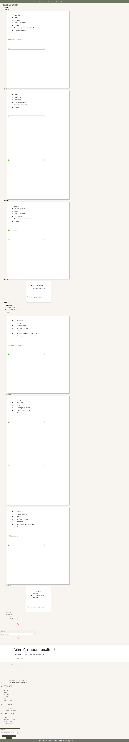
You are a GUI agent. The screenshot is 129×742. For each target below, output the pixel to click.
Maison (6, 89)
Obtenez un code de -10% (18, 680)
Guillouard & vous (13, 309)
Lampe (6, 280)
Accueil (7, 7)
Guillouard (8, 305)
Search (3, 631)
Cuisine (6, 200)
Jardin (6, 9)
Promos (7, 303)
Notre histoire (11, 307)
